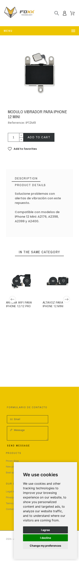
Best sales (12, 472)
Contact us (12, 509)
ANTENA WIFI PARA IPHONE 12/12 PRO (19, 304)
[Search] (56, 13)
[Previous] (12, 299)
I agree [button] (45, 530)
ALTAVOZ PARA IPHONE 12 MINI (52, 304)
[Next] (66, 299)
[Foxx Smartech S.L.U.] (19, 13)
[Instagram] (9, 553)
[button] (22, 149)
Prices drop (12, 460)
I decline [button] (45, 537)
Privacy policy (13, 497)
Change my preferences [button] (45, 545)
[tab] (26, 178)
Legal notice (13, 491)
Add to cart (39, 137)
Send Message (18, 445)
